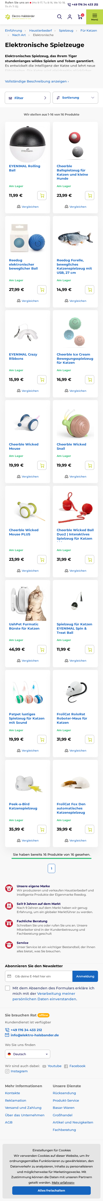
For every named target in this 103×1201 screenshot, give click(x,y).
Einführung (13, 30)
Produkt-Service (66, 1100)
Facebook (78, 1066)
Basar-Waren (63, 1108)
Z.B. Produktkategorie (35, 48)
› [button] (37, 81)
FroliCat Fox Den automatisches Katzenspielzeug (71, 808)
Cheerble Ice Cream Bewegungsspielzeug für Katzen (75, 358)
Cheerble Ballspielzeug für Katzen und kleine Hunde (72, 172)
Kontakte (12, 1093)
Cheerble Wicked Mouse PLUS (23, 532)
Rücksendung (64, 1093)
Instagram (19, 1071)
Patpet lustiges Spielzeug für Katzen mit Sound (26, 718)
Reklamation (15, 1100)
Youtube (55, 1066)
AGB (8, 1122)
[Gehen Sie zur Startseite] (20, 17)
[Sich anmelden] (70, 16)
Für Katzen (88, 30)
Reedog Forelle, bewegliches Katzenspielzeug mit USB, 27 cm (74, 266)
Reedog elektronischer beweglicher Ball (23, 264)
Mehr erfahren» (63, 1182)
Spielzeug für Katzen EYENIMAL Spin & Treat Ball (74, 628)
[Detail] (42, 195)
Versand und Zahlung (23, 1108)
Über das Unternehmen (24, 1115)
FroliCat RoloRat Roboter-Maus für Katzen (72, 718)
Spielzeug (66, 30)
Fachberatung (64, 1130)
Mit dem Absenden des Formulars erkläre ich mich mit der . (53, 993)
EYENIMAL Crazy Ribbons (23, 356)
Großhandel (62, 1115)
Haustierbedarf (40, 30)
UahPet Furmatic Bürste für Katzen (24, 626)
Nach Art (19, 35)
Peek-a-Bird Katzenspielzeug (23, 806)
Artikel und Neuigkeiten (73, 1122)
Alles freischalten (51, 1190)
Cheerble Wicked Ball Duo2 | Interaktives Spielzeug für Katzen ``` (75, 536)
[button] (60, 16)
